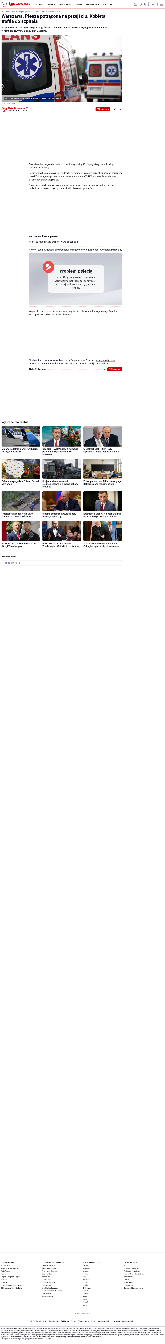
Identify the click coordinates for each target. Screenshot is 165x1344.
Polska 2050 (128, 1285)
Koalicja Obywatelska (131, 1268)
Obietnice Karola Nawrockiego (11, 1285)
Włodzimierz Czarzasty (50, 1288)
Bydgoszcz (86, 1288)
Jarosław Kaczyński (49, 1265)
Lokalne (85, 1265)
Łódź (84, 1277)
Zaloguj (153, 4)
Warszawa (86, 1268)
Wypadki (4, 1280)
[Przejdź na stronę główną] (4, 6)
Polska (38, 4)
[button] (143, 4)
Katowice (86, 1299)
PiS (125, 1265)
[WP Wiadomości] (22, 4)
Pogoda (78, 4)
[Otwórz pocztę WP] (136, 4)
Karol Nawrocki (47, 1296)
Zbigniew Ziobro (47, 1274)
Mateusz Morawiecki (49, 1268)
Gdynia (85, 1294)
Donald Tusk (46, 1280)
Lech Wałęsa (46, 1294)
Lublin (85, 1305)
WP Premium (65, 4)
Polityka (107, 4)
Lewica (126, 1280)
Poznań (85, 1282)
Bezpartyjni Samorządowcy (133, 1288)
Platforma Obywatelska (132, 1271)
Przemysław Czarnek (49, 1271)
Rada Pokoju (5, 1271)
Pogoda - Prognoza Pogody (10, 1277)
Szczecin (86, 1280)
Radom (85, 1296)
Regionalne (91, 4)
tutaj (49, 1339)
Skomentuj (104, 109)
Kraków (85, 1274)
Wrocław (86, 1271)
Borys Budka (46, 1285)
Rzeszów (86, 1302)
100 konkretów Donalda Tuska (11, 1288)
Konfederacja (128, 1277)
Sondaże (4, 1282)
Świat (50, 4)
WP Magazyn (5, 1265)
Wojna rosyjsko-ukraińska (10, 1268)
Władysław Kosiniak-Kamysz (52, 1291)
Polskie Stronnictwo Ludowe (134, 1274)
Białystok (86, 1291)
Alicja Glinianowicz (16, 108)
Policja (3, 1274)
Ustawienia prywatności (123, 1321)
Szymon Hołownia (48, 1282)
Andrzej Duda (46, 1277)
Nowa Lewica (128, 1282)
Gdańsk (85, 1285)
